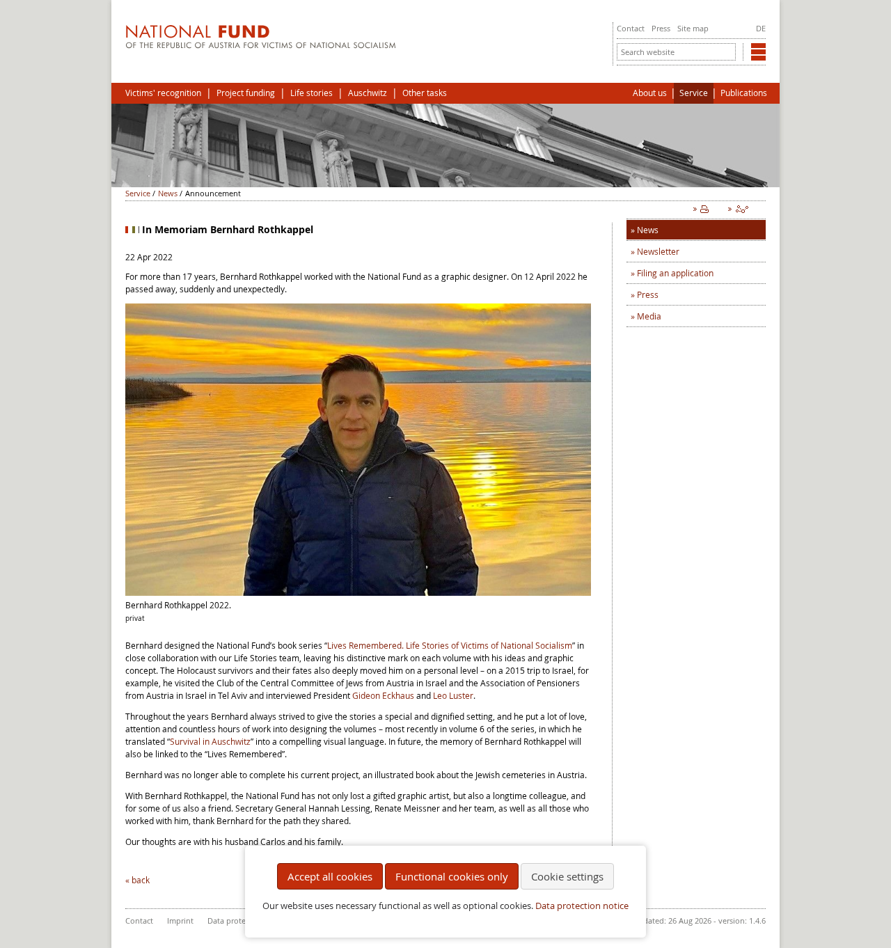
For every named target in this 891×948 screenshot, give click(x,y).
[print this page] (703, 212)
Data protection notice (582, 906)
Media (649, 316)
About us (650, 93)
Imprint (180, 920)
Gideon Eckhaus (383, 695)
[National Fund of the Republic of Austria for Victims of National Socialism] (260, 45)
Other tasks (424, 93)
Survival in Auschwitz (210, 741)
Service (693, 93)
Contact (631, 28)
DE (761, 28)
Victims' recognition (163, 93)
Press (661, 28)
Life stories (311, 93)
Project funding (245, 93)
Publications (743, 93)
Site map (693, 28)
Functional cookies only (451, 876)
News (168, 193)
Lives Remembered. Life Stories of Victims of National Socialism (449, 645)
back (141, 879)
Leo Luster (453, 695)
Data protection (235, 920)
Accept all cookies (329, 876)
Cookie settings (567, 876)
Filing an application (675, 272)
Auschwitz (367, 93)
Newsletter (658, 251)
